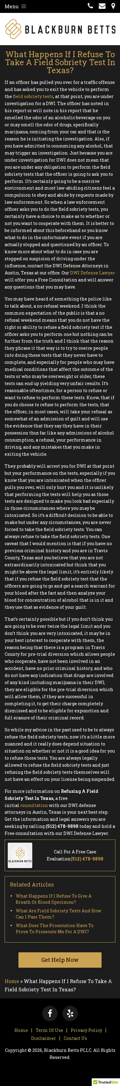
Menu (12, 6)
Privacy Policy (86, 1030)
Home (12, 981)
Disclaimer (43, 1038)
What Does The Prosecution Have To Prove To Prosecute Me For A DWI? (55, 929)
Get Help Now (60, 959)
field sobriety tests (33, 96)
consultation (34, 805)
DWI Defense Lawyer (92, 273)
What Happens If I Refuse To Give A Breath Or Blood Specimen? (53, 899)
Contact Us (75, 1038)
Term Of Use (49, 1030)
